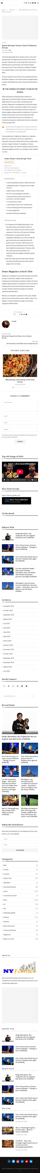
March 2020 (7, 641)
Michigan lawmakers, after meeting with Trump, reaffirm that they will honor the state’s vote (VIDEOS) (29, 812)
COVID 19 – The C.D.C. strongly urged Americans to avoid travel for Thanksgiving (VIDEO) (27, 1144)
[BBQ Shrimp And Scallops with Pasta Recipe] (20, 365)
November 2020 (8, 606)
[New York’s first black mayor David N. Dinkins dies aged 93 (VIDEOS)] (29, 748)
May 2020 (6, 632)
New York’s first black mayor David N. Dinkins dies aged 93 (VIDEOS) (29, 759)
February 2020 (8, 645)
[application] (20, 472)
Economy (20, 874)
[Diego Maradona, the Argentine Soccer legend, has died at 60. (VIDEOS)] (20, 722)
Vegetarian (20, 934)
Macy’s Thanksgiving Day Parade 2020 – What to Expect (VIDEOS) (10, 811)
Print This (10, 162)
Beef (20, 865)
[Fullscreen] (36, 480)
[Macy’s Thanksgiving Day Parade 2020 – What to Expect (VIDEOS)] (10, 800)
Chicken (20, 869)
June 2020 (6, 628)
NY (20, 904)
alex (10, 50)
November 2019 (8, 649)
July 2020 (6, 623)
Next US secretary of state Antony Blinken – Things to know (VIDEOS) (10, 759)
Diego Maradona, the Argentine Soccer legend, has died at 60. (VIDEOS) (19, 737)
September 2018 (8, 662)
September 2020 (8, 615)
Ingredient (20, 882)
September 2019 (8, 658)
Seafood (12, 10)
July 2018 (6, 671)
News (20, 900)
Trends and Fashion (20, 930)
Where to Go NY (20, 939)
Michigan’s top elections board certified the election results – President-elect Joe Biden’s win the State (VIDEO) (29, 784)
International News (20, 887)
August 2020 (7, 619)
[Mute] (32, 480)
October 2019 (8, 654)
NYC (20, 908)
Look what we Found (20, 895)
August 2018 (7, 667)
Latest (20, 891)
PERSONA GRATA (20, 913)
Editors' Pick (20, 878)
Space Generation (20, 926)
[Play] (4, 480)
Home (4, 10)
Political (20, 917)
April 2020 (6, 636)
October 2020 (8, 610)
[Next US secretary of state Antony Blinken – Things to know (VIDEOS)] (10, 748)
